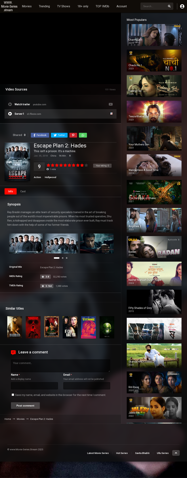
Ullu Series (163, 453)
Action (37, 177)
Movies (27, 6)
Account (122, 6)
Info (10, 191)
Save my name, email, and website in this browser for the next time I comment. (60, 395)
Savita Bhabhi (142, 453)
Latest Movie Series (98, 453)
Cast (23, 191)
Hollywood (50, 177)
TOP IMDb (102, 6)
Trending (44, 6)
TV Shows (63, 6)
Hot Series (122, 453)
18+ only (82, 6)
